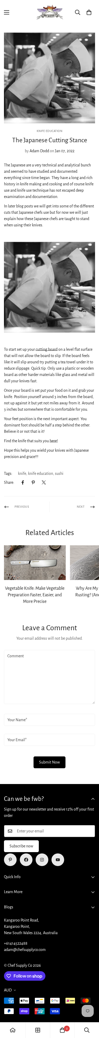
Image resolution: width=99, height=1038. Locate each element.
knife (22, 473)
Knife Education (50, 131)
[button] (89, 12)
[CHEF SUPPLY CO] (49, 12)
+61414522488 (15, 943)
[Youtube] (57, 859)
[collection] (37, 1030)
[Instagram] (42, 859)
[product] (13, 1030)
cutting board (47, 349)
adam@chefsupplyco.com (25, 950)
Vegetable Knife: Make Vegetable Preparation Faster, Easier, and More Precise (34, 595)
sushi (59, 473)
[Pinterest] (33, 482)
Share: (9, 482)
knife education (40, 473)
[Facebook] (23, 482)
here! (54, 441)
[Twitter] (44, 482)
